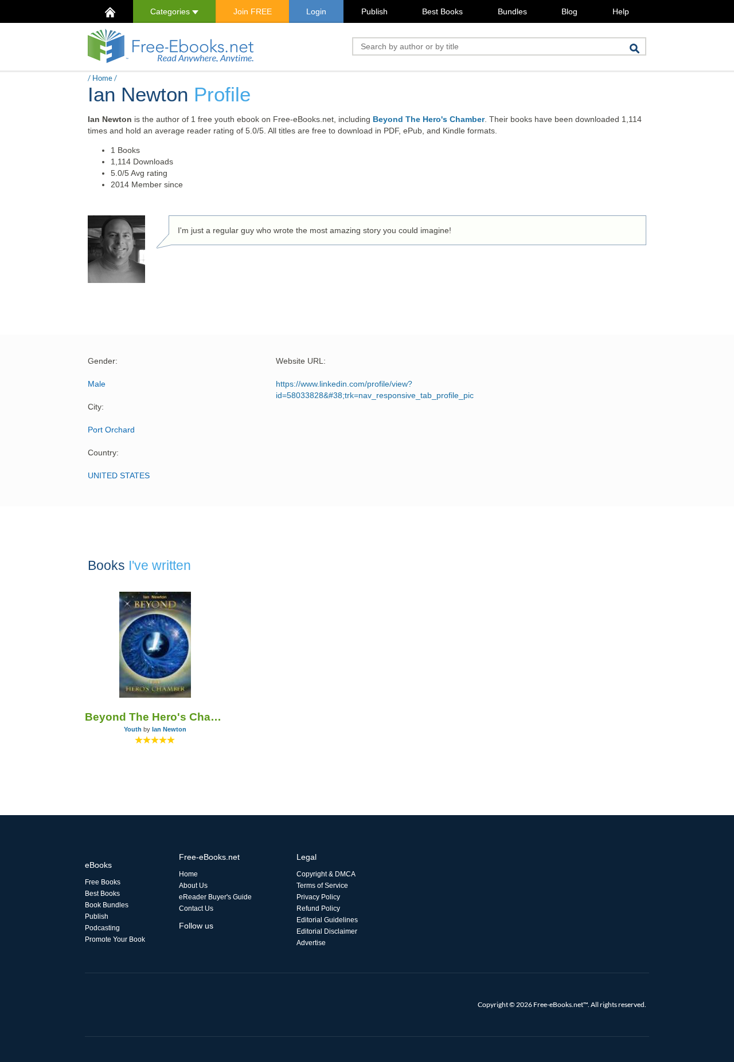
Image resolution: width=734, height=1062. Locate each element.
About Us (193, 886)
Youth (133, 729)
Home (102, 77)
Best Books (442, 11)
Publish (374, 11)
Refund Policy (318, 908)
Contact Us (196, 908)
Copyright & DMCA (326, 874)
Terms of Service (322, 886)
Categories (171, 11)
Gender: (103, 360)
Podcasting (102, 928)
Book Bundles (106, 905)
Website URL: (301, 360)
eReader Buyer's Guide (215, 897)
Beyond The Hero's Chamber (429, 119)
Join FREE (252, 11)
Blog (569, 11)
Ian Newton (169, 729)
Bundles (512, 11)
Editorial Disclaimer (326, 931)
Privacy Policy (318, 897)
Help (620, 11)
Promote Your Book (115, 939)
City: (96, 406)
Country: (103, 452)
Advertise (311, 943)
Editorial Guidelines (327, 920)
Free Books (102, 882)
